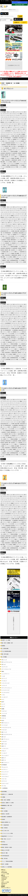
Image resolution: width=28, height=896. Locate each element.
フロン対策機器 (22, 165)
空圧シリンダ (9, 111)
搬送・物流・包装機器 (6, 799)
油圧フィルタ (4, 127)
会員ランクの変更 (5, 882)
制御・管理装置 (5, 827)
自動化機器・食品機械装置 (7, 816)
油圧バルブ (11, 125)
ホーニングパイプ (5, 771)
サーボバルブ (4, 741)
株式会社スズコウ (4, 107)
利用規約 (3, 886)
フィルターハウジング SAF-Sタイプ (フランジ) (13, 484)
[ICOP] (4, 7)
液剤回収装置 (8, 153)
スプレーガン (23, 132)
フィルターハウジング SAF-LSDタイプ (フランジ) (13, 294)
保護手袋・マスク (21, 160)
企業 (7, 13)
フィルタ (7, 115)
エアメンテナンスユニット (15, 117)
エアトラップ (12, 115)
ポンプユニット (21, 130)
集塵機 (14, 161)
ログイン (20, 2)
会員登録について (5, 876)
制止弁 (11, 122)
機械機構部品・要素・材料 (7, 805)
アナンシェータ (8, 158)
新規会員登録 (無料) (19, 4)
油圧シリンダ (20, 124)
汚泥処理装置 (22, 156)
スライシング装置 (6, 139)
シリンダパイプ (18, 118)
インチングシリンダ (5, 683)
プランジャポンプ (8, 129)
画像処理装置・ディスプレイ (7, 836)
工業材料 (3, 819)
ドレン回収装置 (22, 151)
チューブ (4, 120)
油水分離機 (17, 158)
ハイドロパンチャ (16, 127)
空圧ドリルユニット (17, 122)
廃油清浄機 (7, 160)
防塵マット (17, 156)
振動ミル (8, 156)
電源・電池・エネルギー (6, 839)
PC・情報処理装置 (5, 825)
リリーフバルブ (5, 725)
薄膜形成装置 (13, 144)
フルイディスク (6, 113)
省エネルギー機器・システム (16, 166)
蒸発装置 (6, 154)
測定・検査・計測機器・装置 (7, 642)
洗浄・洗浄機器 (22, 134)
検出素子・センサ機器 (6, 640)
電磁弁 (21, 113)
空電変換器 (4, 715)
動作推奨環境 (4, 872)
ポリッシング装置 (20, 139)
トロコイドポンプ (16, 132)
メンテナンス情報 (5, 873)
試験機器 (3, 645)
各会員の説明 (4, 878)
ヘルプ (2, 880)
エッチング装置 (19, 144)
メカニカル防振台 (8, 161)
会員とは (3, 875)
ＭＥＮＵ (19, 19)
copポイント (4, 871)
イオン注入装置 (11, 141)
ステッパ (21, 142)
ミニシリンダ (22, 120)
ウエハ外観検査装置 (7, 142)
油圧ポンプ (15, 129)
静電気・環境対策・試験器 (7, 847)
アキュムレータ (14, 130)
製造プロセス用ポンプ (13, 146)
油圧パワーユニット (18, 125)
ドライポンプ (18, 115)
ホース (23, 118)
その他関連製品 (15, 137)
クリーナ (12, 156)
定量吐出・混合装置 (5, 813)
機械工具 (3, 808)
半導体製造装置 (8, 137)
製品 (3, 13)
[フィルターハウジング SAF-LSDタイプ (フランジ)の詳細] (4, 290)
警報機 (12, 158)
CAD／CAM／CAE (5, 830)
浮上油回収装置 (14, 153)
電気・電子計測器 (5, 654)
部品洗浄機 (17, 136)
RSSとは (3, 884)
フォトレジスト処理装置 (19, 141)
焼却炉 (8, 165)
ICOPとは (3, 869)
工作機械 (3, 797)
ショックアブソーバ (5, 673)
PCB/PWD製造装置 (5, 855)
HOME (2, 83)
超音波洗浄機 (3, 136)
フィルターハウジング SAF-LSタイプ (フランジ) (13, 389)
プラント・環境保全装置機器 (12, 151)
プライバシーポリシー (5, 887)
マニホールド (16, 120)
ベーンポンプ (4, 753)
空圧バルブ (4, 664)
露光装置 (13, 142)
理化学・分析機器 (5, 864)
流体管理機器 (4, 791)
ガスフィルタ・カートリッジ (18, 149)
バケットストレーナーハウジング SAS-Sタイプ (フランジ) (13, 101)
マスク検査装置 (13, 148)
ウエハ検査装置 (6, 148)
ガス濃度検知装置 (13, 160)
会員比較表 (3, 879)
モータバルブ (14, 124)
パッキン (13, 118)
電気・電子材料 (5, 858)
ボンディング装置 (19, 148)
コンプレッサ (6, 117)
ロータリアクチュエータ (6, 124)
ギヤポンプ (22, 127)
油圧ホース (10, 127)
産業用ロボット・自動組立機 (7, 794)
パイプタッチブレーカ (10, 163)
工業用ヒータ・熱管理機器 (7, 866)
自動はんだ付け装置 (5, 850)
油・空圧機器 (16, 83)
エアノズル (16, 134)
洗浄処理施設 (8, 166)
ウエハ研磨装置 (13, 139)
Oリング (8, 120)
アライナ (17, 142)
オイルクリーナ (9, 132)
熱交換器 (2, 154)
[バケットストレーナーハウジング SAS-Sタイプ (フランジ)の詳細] (3, 98)
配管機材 (17, 163)
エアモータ (7, 122)
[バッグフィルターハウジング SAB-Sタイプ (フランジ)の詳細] (4, 193)
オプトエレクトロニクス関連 (7, 833)
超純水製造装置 (21, 146)
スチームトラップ (19, 161)
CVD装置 (8, 144)
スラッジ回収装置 (18, 154)
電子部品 (3, 841)
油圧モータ (20, 129)
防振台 (3, 160)
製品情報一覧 (9, 83)
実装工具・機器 (5, 852)
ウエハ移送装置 (5, 146)
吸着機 (12, 120)
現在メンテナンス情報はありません (9, 9)
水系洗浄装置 (22, 136)
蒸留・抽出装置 (12, 154)
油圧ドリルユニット (5, 762)
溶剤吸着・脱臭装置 (22, 153)
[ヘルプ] (23, 22)
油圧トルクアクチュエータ (7, 734)
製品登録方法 (4, 883)
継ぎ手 (3, 701)
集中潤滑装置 (8, 130)
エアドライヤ (3, 134)
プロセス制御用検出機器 (6, 651)
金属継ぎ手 (4, 165)
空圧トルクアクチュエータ (18, 111)
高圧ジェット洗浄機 (10, 136)
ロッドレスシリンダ (5, 690)
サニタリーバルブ (9, 134)
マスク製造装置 (9, 149)
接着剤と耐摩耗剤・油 (6, 822)
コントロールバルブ (7, 118)
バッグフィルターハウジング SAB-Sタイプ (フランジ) (13, 196)
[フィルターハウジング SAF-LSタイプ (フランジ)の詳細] (4, 385)
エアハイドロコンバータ (14, 113)
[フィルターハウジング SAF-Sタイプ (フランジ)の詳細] (4, 480)
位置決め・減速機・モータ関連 (8, 802)
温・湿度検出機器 (5, 648)
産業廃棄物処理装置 (14, 165)
